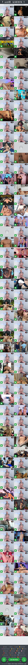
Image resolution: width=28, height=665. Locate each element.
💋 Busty (5, 653)
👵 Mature (13, 648)
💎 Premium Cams (22, 655)
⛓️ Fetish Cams (6, 657)
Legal (25, 663)
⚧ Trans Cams (13, 655)
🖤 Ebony (10, 646)
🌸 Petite (23, 650)
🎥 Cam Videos (21, 659)
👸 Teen (19, 648)
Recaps (16, 663)
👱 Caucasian (22, 646)
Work (13, 663)
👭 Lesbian (11, 653)
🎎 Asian (5, 646)
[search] (24, 659)
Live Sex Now (14, 659)
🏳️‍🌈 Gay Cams (5, 655)
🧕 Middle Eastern (6, 648)
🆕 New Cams (21, 653)
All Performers (20, 663)
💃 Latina (16, 646)
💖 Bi (16, 653)
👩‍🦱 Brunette (5, 650)
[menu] (3, 659)
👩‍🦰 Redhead (12, 650)
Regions (9, 663)
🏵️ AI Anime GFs (21, 657)
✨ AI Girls (13, 657)
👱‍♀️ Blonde (24, 648)
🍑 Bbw (18, 650)
